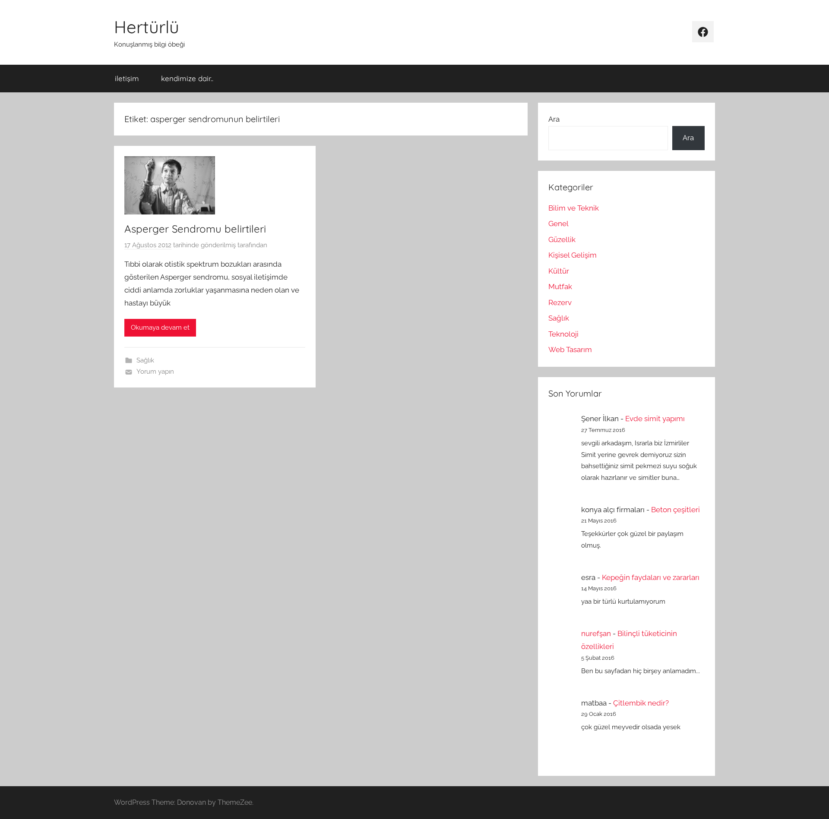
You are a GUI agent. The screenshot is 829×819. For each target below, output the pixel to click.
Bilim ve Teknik (573, 208)
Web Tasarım (570, 349)
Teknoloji (563, 334)
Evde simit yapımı (655, 418)
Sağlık (145, 360)
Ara (554, 119)
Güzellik (562, 239)
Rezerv (560, 302)
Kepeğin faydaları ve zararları (650, 577)
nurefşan (596, 633)
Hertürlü (146, 27)
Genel (558, 223)
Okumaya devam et (160, 327)
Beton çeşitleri (675, 509)
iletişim (127, 78)
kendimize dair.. (187, 78)
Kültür (558, 271)
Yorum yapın (155, 371)
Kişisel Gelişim (572, 255)
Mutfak (560, 286)
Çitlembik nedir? (641, 703)
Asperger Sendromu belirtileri (195, 228)
